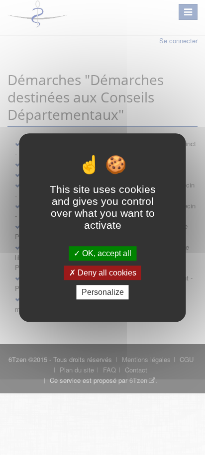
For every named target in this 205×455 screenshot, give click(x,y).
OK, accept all (105, 253)
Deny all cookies (106, 273)
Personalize (103, 292)
